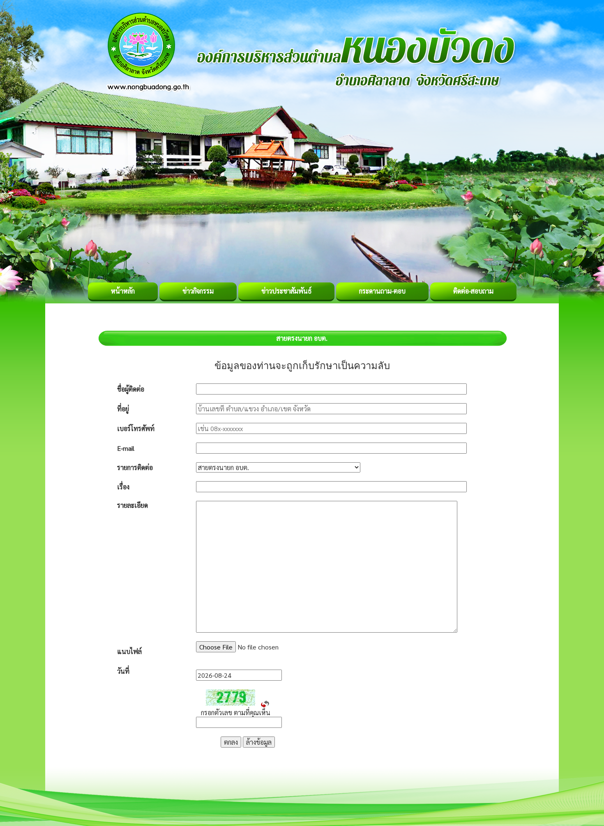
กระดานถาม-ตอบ (382, 291)
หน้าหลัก (123, 291)
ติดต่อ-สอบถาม (473, 291)
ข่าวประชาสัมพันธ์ (286, 291)
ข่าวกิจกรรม (198, 291)
